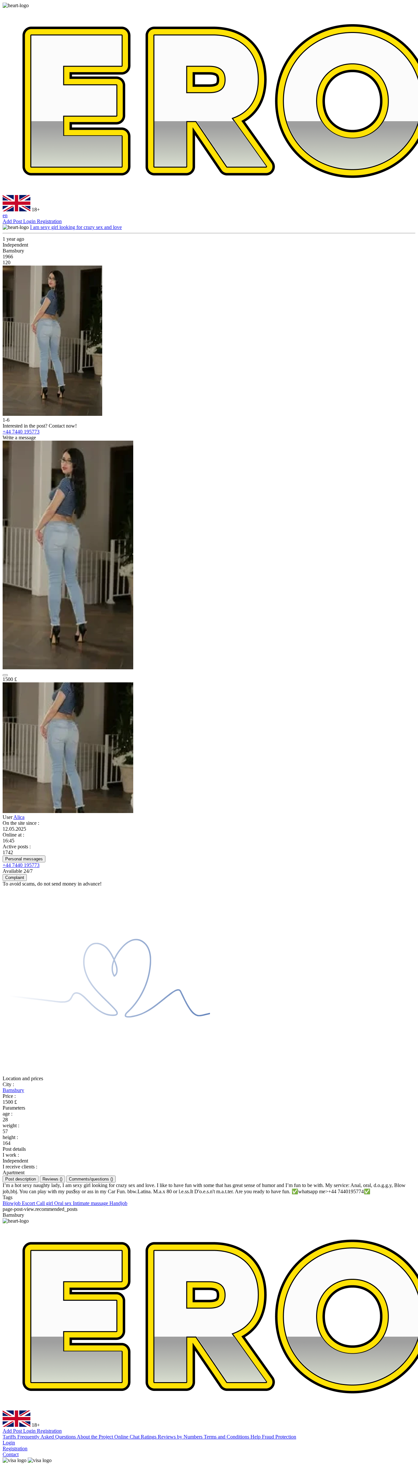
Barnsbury (13, 1090)
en (5, 215)
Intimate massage (91, 1203)
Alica (18, 817)
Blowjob (12, 1203)
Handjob (118, 1203)
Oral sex (63, 1203)
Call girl (45, 1203)
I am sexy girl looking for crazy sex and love (76, 227)
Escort (29, 1203)
